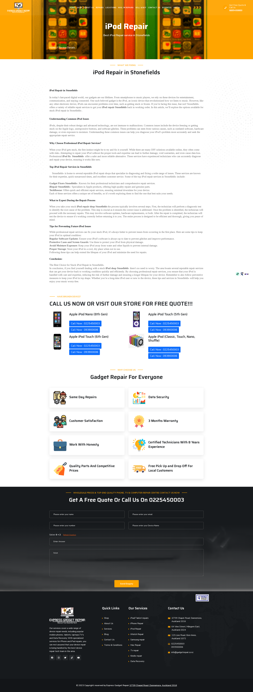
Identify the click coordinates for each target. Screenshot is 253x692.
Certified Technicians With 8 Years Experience (174, 444)
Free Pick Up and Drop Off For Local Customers (170, 468)
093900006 (177, 647)
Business (166, 7)
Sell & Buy (140, 7)
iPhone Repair (136, 623)
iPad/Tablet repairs (139, 618)
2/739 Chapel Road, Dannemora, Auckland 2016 (187, 620)
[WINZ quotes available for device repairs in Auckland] (242, 273)
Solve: (62, 534)
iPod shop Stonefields (117, 268)
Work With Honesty (84, 444)
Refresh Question (69, 535)
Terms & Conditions (113, 645)
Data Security (158, 397)
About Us (89, 7)
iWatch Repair (136, 634)
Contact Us (154, 7)
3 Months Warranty (163, 420)
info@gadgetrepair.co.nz (182, 652)
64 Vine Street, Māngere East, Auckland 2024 (186, 628)
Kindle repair (136, 655)
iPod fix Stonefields (73, 156)
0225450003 (235, 10)
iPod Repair (135, 628)
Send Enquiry (126, 583)
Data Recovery (137, 661)
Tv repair (134, 650)
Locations (111, 7)
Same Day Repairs (83, 397)
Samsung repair (137, 639)
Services (108, 628)
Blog (106, 634)
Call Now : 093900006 (84, 330)
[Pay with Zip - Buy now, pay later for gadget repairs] (247, 273)
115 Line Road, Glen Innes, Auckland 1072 (184, 637)
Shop (79, 7)
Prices (177, 7)
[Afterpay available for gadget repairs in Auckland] (238, 273)
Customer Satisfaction (86, 420)
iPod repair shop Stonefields (92, 206)
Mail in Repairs (125, 7)
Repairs (100, 7)
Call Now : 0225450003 (85, 323)
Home (72, 7)
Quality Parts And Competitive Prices (92, 468)
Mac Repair (135, 645)
